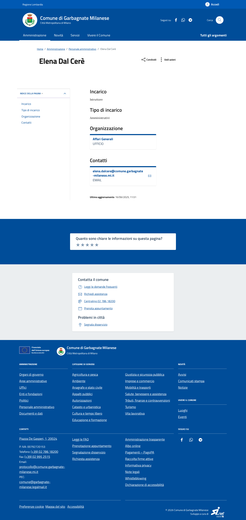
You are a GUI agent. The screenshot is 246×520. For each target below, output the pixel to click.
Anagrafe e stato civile (87, 387)
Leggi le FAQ (80, 439)
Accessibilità (75, 506)
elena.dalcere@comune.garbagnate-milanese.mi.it (118, 173)
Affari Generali (103, 139)
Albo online (132, 445)
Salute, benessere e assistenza (145, 394)
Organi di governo (31, 374)
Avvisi (182, 374)
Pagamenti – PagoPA (139, 452)
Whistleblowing (135, 478)
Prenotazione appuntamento (91, 445)
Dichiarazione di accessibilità (144, 484)
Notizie (183, 387)
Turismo (130, 407)
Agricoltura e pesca (85, 374)
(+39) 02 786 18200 (44, 451)
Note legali (132, 471)
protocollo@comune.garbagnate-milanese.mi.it (42, 469)
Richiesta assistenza (86, 458)
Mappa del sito (55, 506)
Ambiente (78, 381)
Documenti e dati (31, 413)
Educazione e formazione (89, 419)
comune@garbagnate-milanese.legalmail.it (34, 484)
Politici (23, 400)
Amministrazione (34, 35)
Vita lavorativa (135, 413)
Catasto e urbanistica (86, 407)
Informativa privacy (138, 465)
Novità (58, 35)
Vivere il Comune (98, 35)
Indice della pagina (30, 93)
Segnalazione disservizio (89, 452)
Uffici (22, 387)
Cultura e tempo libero (87, 413)
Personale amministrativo (36, 407)
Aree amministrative (33, 381)
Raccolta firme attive (139, 458)
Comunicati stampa (191, 381)
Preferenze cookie (31, 506)
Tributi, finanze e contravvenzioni (147, 400)
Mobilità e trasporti (138, 387)
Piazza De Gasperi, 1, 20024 (38, 438)
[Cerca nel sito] (219, 20)
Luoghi (182, 410)
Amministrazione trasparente (145, 439)
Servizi (75, 35)
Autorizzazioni (82, 400)
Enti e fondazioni (30, 394)
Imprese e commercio (139, 381)
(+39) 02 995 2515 (37, 456)
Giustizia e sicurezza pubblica (144, 374)
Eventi (182, 416)
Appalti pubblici (82, 394)
